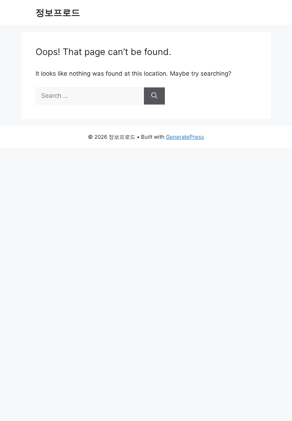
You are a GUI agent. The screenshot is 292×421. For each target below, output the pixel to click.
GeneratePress (185, 136)
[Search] (154, 96)
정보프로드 (58, 12)
